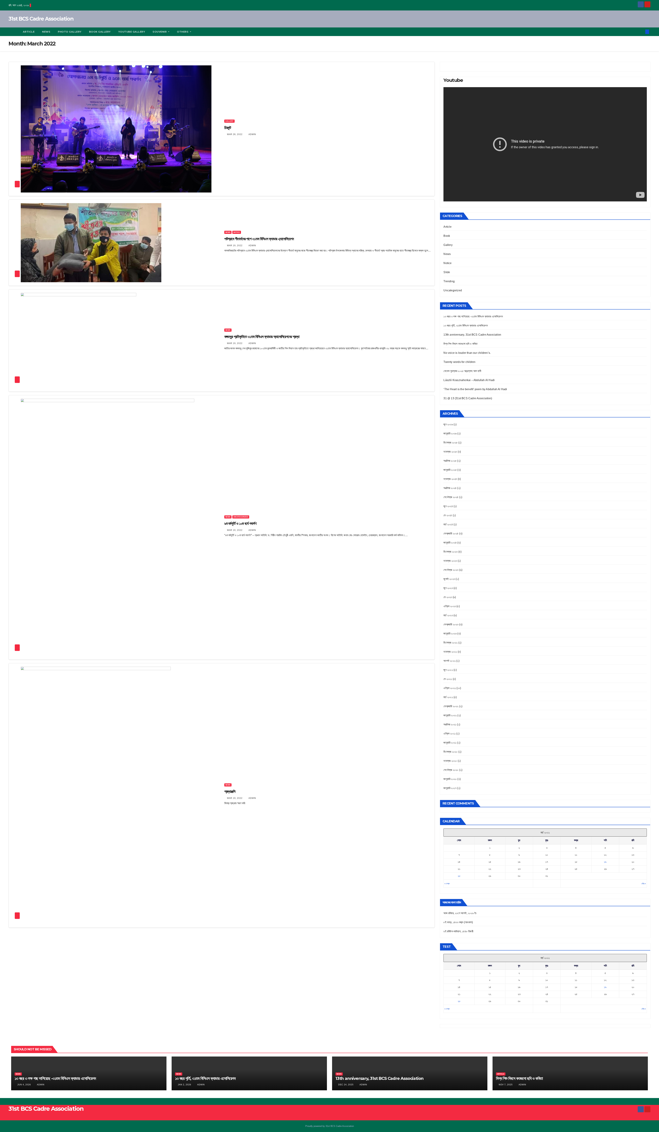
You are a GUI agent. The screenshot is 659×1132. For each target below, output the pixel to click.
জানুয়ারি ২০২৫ (450, 469)
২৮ (459, 875)
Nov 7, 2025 (506, 1084)
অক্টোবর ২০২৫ (449, 460)
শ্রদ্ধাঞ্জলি (229, 791)
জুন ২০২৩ (448, 588)
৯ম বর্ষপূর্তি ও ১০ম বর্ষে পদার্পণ (240, 523)
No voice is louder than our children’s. (467, 352)
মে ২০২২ (447, 679)
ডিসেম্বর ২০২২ (450, 642)
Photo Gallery (70, 31)
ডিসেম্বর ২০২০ (450, 751)
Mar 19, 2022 (234, 245)
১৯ (605, 861)
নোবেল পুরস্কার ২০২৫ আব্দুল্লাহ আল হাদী (462, 371)
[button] (641, 31)
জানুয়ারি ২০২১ (449, 742)
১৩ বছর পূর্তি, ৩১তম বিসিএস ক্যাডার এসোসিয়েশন (465, 325)
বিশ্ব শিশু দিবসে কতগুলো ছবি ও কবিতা (460, 343)
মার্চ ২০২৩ (448, 615)
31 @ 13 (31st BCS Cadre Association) (467, 398)
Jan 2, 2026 (184, 1084)
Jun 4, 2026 (24, 1084)
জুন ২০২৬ (448, 424)
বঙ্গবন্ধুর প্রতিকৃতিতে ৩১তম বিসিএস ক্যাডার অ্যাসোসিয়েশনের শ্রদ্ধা (261, 336)
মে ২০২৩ (447, 597)
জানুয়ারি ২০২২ (450, 715)
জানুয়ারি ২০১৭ (449, 788)
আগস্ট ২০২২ (449, 660)
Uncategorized (240, 517)
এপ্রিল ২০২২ (449, 688)
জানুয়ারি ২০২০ (450, 779)
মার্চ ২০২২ (448, 697)
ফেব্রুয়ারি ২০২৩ (450, 624)
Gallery (229, 121)
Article (29, 31)
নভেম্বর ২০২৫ (450, 451)
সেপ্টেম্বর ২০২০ (450, 769)
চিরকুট (227, 127)
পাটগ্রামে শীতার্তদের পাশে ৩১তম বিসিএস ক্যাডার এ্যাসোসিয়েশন (259, 239)
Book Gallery (100, 31)
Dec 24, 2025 (346, 1084)
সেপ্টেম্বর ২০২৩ (450, 569)
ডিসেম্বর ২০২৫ (450, 442)
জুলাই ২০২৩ (449, 578)
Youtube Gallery (131, 31)
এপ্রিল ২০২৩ (449, 606)
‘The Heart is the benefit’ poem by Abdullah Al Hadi (475, 389)
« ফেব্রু (446, 884)
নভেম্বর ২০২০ (450, 760)
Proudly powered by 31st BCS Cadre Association (329, 1126)
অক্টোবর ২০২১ (449, 724)
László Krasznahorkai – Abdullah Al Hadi (469, 380)
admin (252, 134)
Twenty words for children (459, 361)
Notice (236, 232)
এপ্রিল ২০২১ (449, 733)
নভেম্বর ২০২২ (450, 651)
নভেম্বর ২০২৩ (450, 560)
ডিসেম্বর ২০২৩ (450, 551)
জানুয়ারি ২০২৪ (450, 542)
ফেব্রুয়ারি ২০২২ (450, 706)
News (46, 31)
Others (183, 31)
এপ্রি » (643, 884)
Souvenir (160, 31)
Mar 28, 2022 (234, 134)
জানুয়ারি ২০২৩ (450, 633)
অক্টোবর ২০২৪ (449, 488)
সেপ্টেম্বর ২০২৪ (450, 497)
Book (446, 235)
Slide (446, 272)
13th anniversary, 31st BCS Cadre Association (472, 334)
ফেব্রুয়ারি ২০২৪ (450, 533)
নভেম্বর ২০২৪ (450, 478)
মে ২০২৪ (447, 515)
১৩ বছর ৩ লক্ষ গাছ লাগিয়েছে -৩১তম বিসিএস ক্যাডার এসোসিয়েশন (473, 316)
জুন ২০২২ (448, 669)
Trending (449, 281)
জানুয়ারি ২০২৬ (450, 433)
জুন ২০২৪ (448, 506)
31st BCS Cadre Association (41, 19)
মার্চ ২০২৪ (448, 524)
